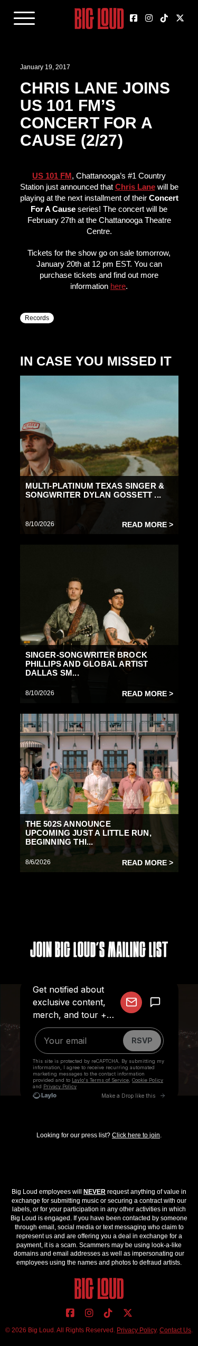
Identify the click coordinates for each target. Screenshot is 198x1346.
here (118, 286)
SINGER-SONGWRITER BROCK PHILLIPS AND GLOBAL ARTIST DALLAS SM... (86, 663)
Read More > (147, 524)
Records (37, 318)
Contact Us (175, 1330)
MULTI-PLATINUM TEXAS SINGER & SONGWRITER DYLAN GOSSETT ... (95, 490)
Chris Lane (135, 186)
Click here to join (136, 1135)
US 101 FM (52, 175)
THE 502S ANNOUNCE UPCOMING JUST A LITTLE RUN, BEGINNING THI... (88, 832)
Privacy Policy (136, 1330)
